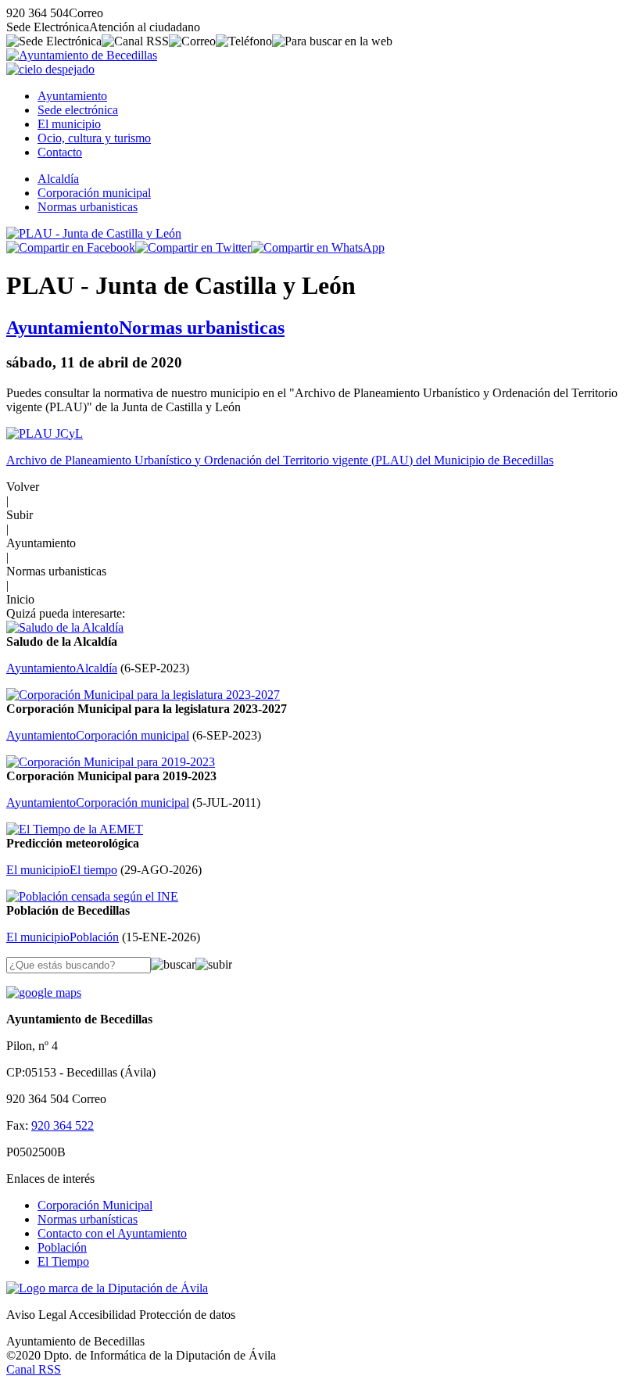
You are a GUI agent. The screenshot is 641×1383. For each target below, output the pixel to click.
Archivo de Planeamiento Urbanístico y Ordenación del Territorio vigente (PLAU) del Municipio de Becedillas (279, 460)
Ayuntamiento (72, 95)
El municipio (69, 124)
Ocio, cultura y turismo (94, 138)
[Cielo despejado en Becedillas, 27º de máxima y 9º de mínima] (50, 69)
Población (62, 1247)
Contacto (60, 152)
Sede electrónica (78, 109)
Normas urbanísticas (88, 1219)
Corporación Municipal (95, 1205)
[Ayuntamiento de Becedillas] (81, 55)
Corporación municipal (94, 192)
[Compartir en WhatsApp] (318, 247)
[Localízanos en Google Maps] (43, 992)
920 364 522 (62, 1125)
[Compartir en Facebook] (70, 247)
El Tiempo (63, 1261)
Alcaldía (58, 178)
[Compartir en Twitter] (193, 247)
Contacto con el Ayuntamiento (112, 1233)
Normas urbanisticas (88, 206)
